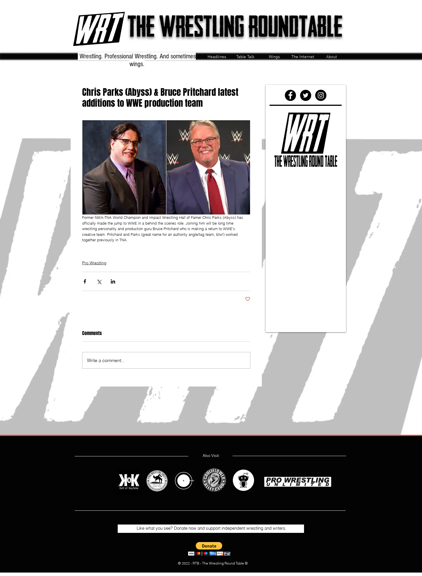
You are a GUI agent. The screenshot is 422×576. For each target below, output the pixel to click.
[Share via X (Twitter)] (99, 281)
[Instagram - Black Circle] (320, 95)
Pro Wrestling (94, 262)
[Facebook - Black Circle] (290, 95)
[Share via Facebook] (85, 281)
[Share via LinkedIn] (113, 281)
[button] (209, 549)
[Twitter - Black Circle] (305, 95)
